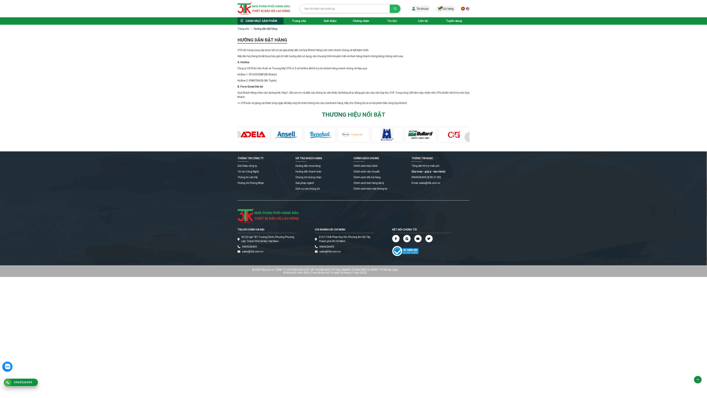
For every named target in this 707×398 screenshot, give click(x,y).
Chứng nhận (361, 21)
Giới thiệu (330, 21)
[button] (466, 137)
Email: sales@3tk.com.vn (425, 182)
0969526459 (249, 246)
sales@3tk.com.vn (252, 251)
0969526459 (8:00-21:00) (426, 177)
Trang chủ (299, 21)
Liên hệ (423, 21)
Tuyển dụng (454, 21)
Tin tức (392, 21)
